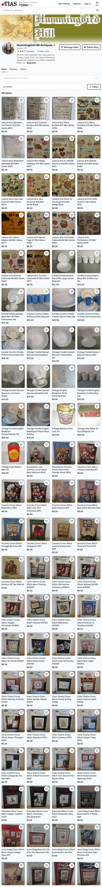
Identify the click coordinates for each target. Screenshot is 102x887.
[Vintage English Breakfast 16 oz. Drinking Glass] (63, 376)
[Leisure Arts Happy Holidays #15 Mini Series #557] (38, 146)
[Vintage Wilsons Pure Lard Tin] (63, 414)
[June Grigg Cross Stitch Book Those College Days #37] (13, 835)
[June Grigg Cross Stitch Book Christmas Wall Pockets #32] (89, 835)
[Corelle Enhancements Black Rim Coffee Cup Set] (89, 261)
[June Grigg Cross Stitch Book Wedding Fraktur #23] (89, 873)
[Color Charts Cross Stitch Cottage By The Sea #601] (13, 759)
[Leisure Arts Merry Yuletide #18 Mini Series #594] (89, 108)
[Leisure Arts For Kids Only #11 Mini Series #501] (89, 185)
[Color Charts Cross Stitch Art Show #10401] (13, 644)
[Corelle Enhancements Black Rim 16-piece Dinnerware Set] (13, 299)
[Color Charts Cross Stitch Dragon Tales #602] (89, 720)
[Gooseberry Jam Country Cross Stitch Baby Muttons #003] (38, 452)
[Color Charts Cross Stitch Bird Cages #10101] (89, 644)
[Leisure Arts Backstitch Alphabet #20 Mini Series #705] (13, 146)
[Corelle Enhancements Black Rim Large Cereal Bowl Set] (63, 261)
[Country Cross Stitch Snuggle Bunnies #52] (13, 529)
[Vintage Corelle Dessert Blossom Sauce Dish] (89, 338)
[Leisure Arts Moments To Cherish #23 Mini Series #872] (13, 108)
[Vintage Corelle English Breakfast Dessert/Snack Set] (13, 414)
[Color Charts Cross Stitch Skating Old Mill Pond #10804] (89, 567)
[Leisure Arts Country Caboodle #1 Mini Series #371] (38, 261)
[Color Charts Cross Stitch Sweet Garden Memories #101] (89, 759)
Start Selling (64, 4)
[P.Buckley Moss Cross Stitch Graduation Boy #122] (63, 797)
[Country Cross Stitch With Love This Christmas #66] (38, 491)
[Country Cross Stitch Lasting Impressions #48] (63, 529)
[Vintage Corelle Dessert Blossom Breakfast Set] (38, 376)
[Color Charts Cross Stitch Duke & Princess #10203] (63, 644)
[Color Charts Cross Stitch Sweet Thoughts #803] (13, 720)
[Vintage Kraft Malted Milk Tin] (13, 452)
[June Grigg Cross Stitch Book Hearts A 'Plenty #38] (89, 797)
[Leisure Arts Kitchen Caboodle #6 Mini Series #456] (13, 261)
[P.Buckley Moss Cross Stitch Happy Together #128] (13, 797)
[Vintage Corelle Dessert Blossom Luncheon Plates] (13, 376)
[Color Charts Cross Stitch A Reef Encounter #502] (38, 759)
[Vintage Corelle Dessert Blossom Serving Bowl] (38, 338)
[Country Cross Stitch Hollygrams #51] (38, 529)
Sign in (87, 4)
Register (77, 4)
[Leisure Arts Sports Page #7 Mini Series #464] (38, 223)
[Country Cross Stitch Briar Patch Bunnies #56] (89, 491)
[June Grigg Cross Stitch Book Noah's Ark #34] (63, 835)
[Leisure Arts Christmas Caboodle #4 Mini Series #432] (63, 223)
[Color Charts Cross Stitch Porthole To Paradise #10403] (89, 605)
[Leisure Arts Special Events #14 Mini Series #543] (89, 146)
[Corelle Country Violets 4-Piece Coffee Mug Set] (38, 299)
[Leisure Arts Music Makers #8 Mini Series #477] (13, 223)
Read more (31, 63)
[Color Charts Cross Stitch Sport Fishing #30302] (38, 567)
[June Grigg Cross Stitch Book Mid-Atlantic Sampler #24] (63, 873)
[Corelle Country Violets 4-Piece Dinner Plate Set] (63, 299)
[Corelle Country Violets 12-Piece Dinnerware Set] (89, 299)
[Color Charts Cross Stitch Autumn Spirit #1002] (89, 682)
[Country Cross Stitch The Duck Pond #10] (89, 529)
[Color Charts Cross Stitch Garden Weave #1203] (38, 682)
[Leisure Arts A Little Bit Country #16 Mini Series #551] (63, 146)
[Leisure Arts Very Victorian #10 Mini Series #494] (38, 185)
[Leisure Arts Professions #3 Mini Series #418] (89, 223)
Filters (95, 87)
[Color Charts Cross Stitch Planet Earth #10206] (38, 644)
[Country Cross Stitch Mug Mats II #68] (13, 491)
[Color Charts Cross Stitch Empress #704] (38, 720)
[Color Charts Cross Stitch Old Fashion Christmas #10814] (63, 567)
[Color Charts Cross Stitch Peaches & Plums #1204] (13, 682)
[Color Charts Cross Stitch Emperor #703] (63, 720)
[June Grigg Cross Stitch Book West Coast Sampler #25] (38, 873)
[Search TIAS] (97, 10)
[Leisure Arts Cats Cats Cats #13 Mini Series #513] (13, 185)
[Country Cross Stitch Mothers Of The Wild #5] (13, 567)
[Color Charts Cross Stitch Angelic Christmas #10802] (13, 605)
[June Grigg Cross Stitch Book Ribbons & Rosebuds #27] (13, 873)
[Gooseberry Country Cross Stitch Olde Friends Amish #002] (63, 452)
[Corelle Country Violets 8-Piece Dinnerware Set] (13, 338)
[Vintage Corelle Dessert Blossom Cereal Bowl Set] (63, 338)
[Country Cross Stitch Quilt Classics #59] (63, 491)
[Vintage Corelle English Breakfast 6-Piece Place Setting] (38, 414)
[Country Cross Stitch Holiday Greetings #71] (89, 452)
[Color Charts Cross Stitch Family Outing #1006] (63, 682)
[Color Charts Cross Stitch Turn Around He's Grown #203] (63, 759)
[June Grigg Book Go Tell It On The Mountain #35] (38, 835)
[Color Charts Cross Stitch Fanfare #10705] (38, 605)
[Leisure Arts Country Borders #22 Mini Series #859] (38, 108)
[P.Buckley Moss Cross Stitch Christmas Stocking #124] (38, 797)
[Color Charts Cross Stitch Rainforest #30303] (63, 605)
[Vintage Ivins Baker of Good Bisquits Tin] (89, 414)
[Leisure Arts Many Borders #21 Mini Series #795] (63, 108)
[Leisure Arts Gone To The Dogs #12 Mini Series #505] (63, 185)
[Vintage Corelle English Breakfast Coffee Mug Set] (89, 376)
